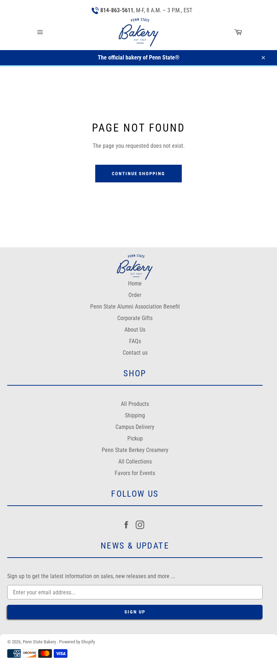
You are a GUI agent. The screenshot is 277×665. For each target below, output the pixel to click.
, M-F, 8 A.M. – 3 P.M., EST (146, 10)
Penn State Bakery (40, 641)
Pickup (135, 438)
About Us (134, 329)
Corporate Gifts (135, 318)
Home (135, 283)
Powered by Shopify (77, 641)
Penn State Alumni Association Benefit (135, 306)
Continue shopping (138, 173)
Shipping (135, 415)
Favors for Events (135, 473)
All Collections (135, 461)
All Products (135, 403)
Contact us (135, 352)
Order (134, 295)
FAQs (135, 341)
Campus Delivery (134, 427)
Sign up (134, 612)
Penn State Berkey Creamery (135, 450)
